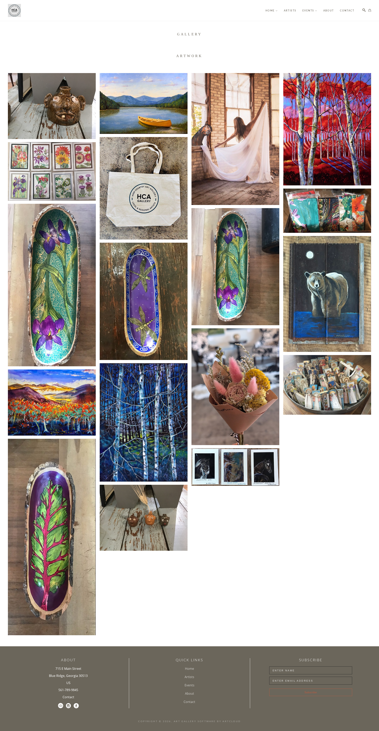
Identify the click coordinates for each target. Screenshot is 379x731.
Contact (68, 697)
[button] (271, 10)
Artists (189, 677)
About (189, 693)
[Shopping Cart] (369, 10)
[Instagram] (68, 705)
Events (189, 685)
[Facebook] (76, 705)
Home (189, 668)
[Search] (364, 10)
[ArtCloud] (60, 705)
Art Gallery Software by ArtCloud (207, 721)
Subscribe (310, 692)
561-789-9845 (68, 690)
